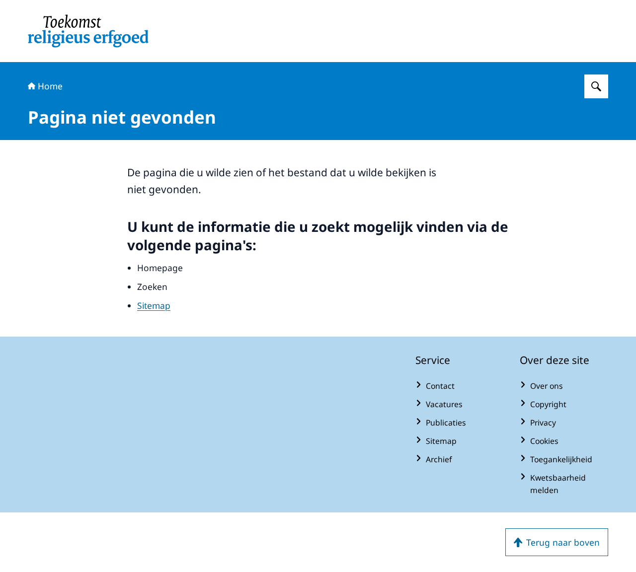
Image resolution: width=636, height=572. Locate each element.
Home (50, 86)
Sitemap (153, 305)
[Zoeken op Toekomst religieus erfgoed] (596, 86)
